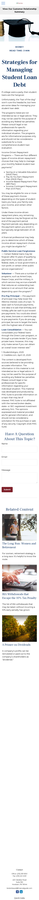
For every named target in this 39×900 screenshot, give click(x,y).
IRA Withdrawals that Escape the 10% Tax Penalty (19, 596)
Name (5, 444)
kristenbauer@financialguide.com (19, 888)
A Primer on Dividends (16, 645)
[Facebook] (17, 891)
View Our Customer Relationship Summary (19, 10)
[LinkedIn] (21, 891)
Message (6, 470)
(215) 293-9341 (22, 874)
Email (4, 457)
